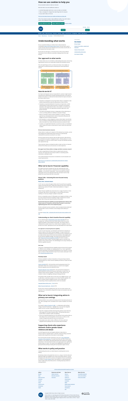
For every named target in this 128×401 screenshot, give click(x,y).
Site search (54, 377)
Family (63, 33)
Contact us (67, 375)
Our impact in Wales (78, 54)
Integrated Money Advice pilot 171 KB (46, 283)
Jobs (65, 389)
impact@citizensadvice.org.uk (46, 253)
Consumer (55, 33)
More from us (84, 33)
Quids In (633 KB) (42, 264)
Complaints (67, 380)
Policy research (68, 386)
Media (66, 382)
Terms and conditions (82, 375)
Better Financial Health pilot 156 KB (46, 286)
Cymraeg (84, 27)
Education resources (55, 375)
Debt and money (48, 33)
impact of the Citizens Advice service (51, 46)
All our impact (77, 44)
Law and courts (68, 33)
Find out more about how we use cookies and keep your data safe (52, 16)
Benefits (40, 33)
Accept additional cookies (45, 23)
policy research (48, 359)
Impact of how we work (79, 49)
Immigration (74, 33)
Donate (63, 29)
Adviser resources (55, 374)
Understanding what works (80, 52)
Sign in (88, 27)
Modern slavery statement (70, 384)
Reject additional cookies (58, 23)
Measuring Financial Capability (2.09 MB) (49, 237)
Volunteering (67, 387)
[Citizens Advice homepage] (40, 394)
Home (39, 35)
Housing (59, 33)
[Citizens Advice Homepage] (40, 28)
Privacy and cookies (81, 377)
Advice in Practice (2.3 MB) (50, 305)
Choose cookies (68, 23)
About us (66, 374)
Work (43, 33)
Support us (67, 377)
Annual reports (67, 379)
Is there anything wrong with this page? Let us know (64, 369)
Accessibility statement (82, 374)
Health (79, 33)
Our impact (50, 35)
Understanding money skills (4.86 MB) (56, 219)
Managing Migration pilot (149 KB (45, 269)
